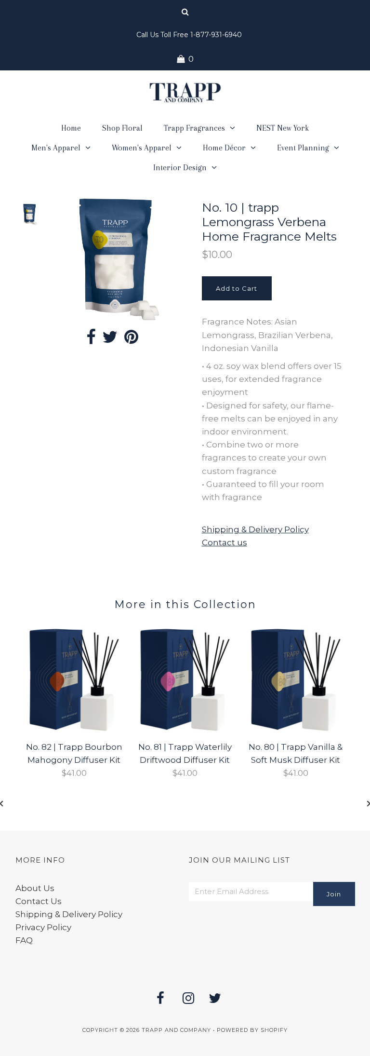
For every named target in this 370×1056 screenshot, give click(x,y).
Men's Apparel (55, 147)
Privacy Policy (43, 927)
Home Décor (224, 147)
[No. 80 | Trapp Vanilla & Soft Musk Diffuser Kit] (296, 730)
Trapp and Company (176, 1030)
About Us (34, 888)
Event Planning (303, 147)
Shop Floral (122, 128)
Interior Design (180, 167)
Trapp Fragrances (194, 128)
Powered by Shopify (252, 1030)
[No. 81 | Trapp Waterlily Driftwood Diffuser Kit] (185, 730)
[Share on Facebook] (90, 340)
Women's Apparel (142, 147)
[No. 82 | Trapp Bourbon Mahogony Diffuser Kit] (74, 730)
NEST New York (282, 128)
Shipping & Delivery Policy (255, 529)
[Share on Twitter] (110, 340)
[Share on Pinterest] (131, 340)
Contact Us (38, 901)
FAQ (24, 940)
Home (71, 128)
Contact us (224, 542)
